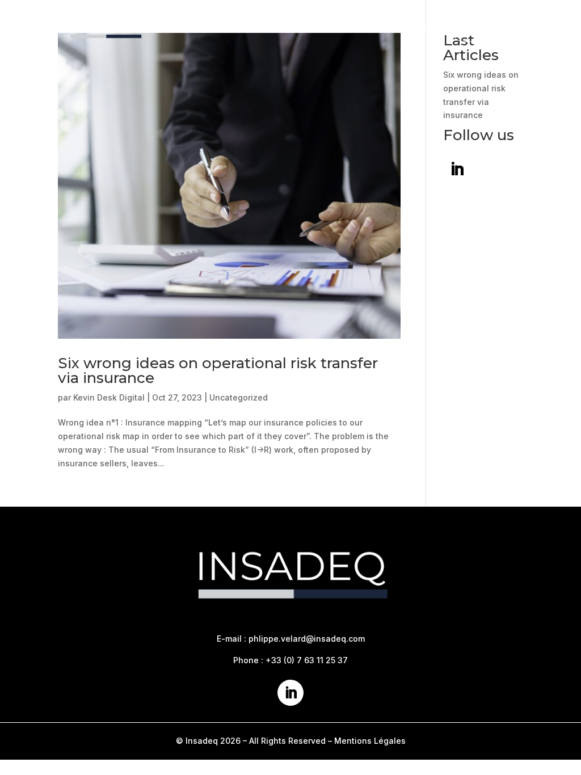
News (417, 28)
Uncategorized (238, 397)
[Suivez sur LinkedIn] (457, 169)
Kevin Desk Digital (109, 397)
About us (283, 28)
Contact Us (485, 28)
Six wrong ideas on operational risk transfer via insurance (218, 370)
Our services (353, 28)
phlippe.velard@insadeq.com (307, 638)
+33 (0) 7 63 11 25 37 (307, 660)
